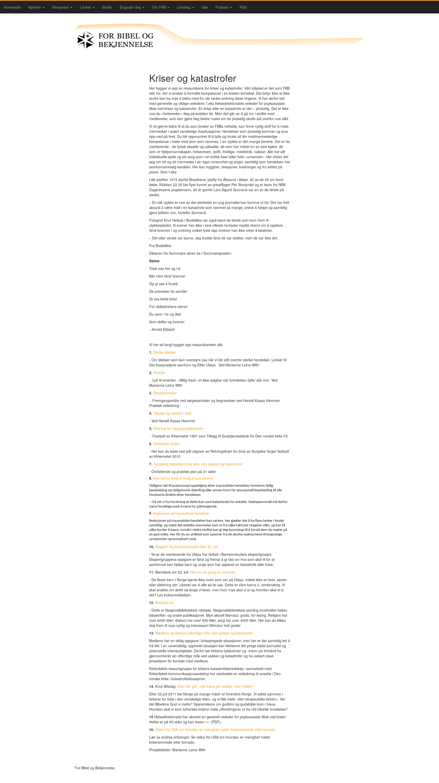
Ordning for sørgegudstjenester (178, 428)
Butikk (107, 7)
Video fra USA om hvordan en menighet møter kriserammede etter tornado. (216, 729)
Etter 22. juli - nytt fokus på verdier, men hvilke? (215, 686)
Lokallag (184, 7)
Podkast (222, 7)
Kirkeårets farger (166, 443)
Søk (205, 7)
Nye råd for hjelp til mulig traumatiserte (183, 479)
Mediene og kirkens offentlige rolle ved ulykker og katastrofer (204, 632)
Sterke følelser (164, 352)
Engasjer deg (131, 7)
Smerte (159, 372)
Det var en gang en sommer (213, 572)
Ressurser (61, 7)
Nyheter (35, 7)
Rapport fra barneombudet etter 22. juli (186, 546)
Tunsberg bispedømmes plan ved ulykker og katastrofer (198, 463)
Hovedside (12, 7)
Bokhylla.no (164, 602)
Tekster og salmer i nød (172, 413)
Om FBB (159, 7)
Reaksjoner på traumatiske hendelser (181, 514)
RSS (243, 7)
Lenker (86, 7)
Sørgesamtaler (165, 392)
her (208, 721)
